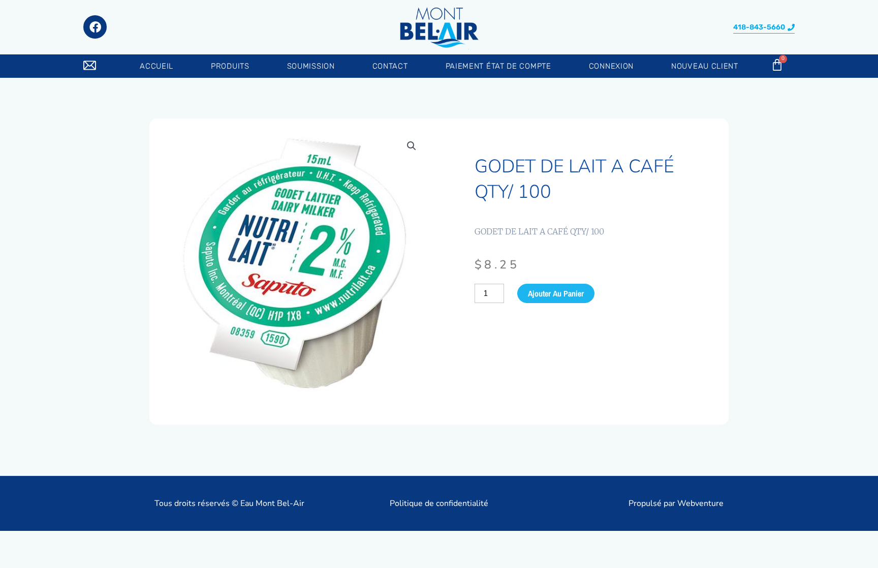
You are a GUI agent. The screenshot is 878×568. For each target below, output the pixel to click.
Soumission (311, 66)
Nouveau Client (704, 66)
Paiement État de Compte (498, 66)
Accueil (156, 66)
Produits (230, 66)
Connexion (611, 66)
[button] (764, 28)
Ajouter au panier (556, 293)
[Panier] (777, 64)
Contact (390, 66)
